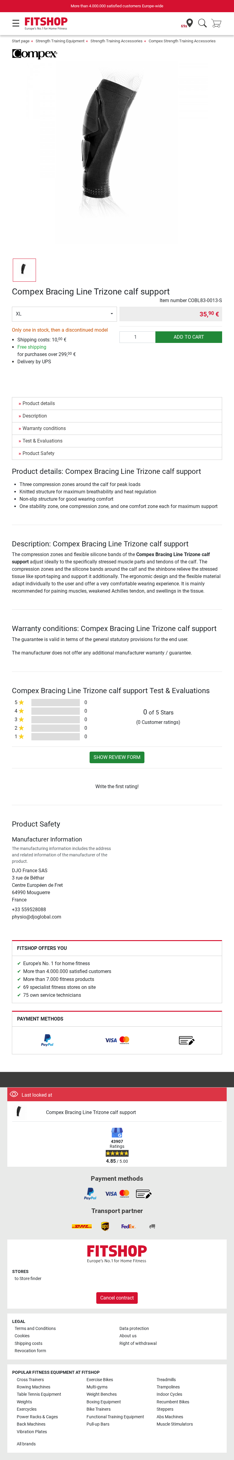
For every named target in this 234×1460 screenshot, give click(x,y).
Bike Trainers (99, 1409)
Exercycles (27, 1409)
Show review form (117, 757)
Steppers (165, 1409)
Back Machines (31, 1424)
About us (127, 1335)
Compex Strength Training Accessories (182, 41)
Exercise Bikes (100, 1379)
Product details (39, 403)
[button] (24, 270)
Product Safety (39, 453)
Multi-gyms (97, 1387)
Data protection (134, 1328)
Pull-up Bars (98, 1424)
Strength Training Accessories (116, 41)
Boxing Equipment (104, 1402)
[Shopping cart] (218, 23)
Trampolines (168, 1387)
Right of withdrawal (138, 1343)
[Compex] (35, 54)
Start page (21, 41)
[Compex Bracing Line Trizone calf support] (26, 1113)
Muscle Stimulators (175, 1424)
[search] (202, 23)
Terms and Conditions (35, 1328)
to (28, 1278)
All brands (26, 1444)
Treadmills (166, 1379)
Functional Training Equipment (115, 1416)
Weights (24, 1402)
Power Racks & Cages (37, 1416)
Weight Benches (102, 1394)
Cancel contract (117, 1298)
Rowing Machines (33, 1387)
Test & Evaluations (42, 441)
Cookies (22, 1335)
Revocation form (30, 1350)
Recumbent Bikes (173, 1402)
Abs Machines (170, 1416)
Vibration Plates (32, 1431)
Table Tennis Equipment (39, 1394)
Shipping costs (28, 1343)
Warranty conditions (44, 428)
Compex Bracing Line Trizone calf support (91, 1112)
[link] (47, 1040)
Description (35, 416)
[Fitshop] (46, 23)
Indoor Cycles (169, 1394)
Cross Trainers (30, 1379)
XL (19, 314)
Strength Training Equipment (60, 41)
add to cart (189, 337)
